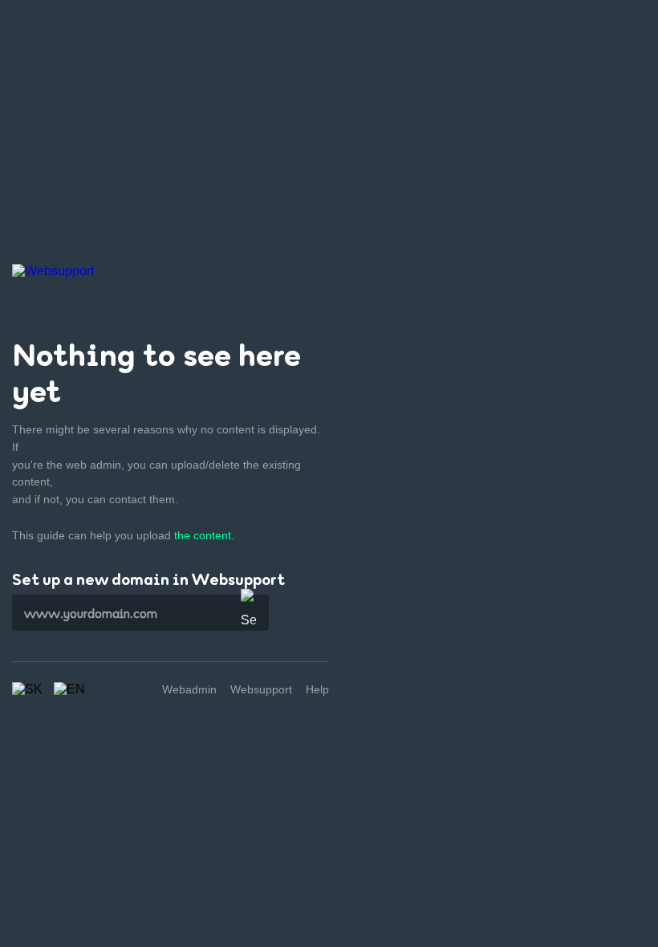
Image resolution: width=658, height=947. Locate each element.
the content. (204, 535)
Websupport (261, 689)
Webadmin (189, 689)
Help (317, 689)
